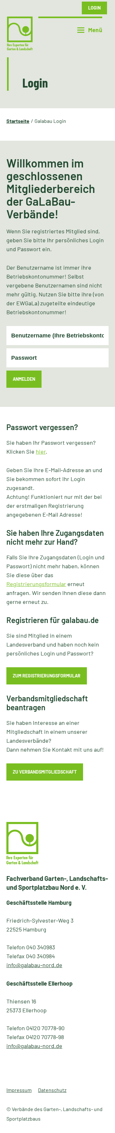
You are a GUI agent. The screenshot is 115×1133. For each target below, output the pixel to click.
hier (41, 451)
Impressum (19, 1090)
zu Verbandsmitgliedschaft (45, 772)
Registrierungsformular (36, 583)
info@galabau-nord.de (34, 964)
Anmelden (24, 379)
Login (94, 8)
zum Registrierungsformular (46, 675)
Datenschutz (52, 1090)
